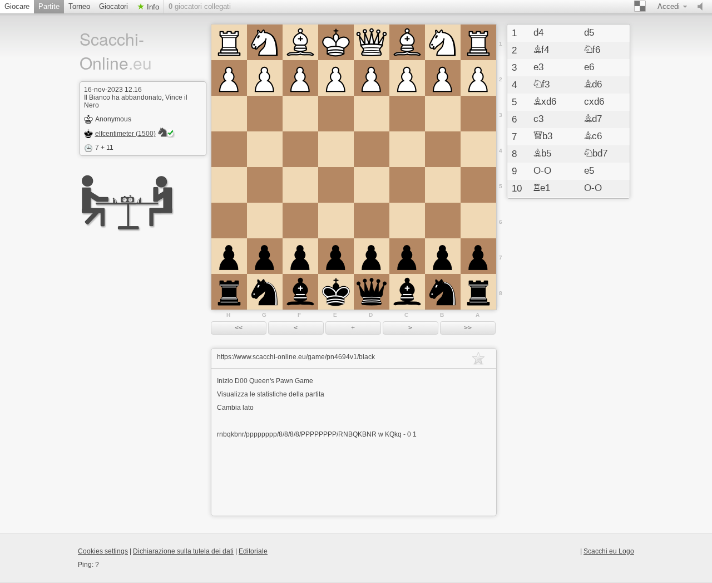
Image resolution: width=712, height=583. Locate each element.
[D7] (371, 256)
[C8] (407, 292)
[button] (238, 328)
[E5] (336, 185)
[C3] (407, 113)
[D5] (371, 185)
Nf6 (592, 50)
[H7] (229, 256)
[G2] (265, 78)
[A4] (478, 149)
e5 (589, 171)
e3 (538, 67)
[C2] (407, 78)
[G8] (265, 292)
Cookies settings (103, 551)
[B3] (443, 113)
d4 (538, 32)
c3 (538, 119)
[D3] (371, 113)
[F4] (300, 149)
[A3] (478, 113)
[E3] (336, 113)
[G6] (265, 220)
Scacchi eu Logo (609, 551)
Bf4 (541, 50)
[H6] (229, 220)
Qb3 (542, 136)
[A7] (478, 256)
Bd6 (593, 84)
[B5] (443, 185)
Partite (49, 6)
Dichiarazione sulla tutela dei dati (183, 551)
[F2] (300, 78)
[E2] (336, 78)
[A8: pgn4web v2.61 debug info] (478, 292)
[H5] (229, 185)
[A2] (478, 78)
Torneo (79, 6)
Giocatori (113, 6)
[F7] (300, 256)
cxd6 (594, 101)
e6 (589, 67)
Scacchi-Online (116, 51)
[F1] (300, 42)
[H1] (229, 42)
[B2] (443, 78)
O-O (542, 171)
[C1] (407, 42)
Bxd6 (544, 101)
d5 (589, 32)
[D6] (371, 220)
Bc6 (593, 136)
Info (152, 7)
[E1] (336, 42)
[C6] (407, 220)
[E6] (336, 220)
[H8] (229, 292)
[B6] (443, 220)
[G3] (265, 113)
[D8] (371, 292)
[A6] (478, 220)
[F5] (300, 185)
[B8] (443, 292)
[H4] (229, 149)
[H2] (229, 78)
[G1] (265, 42)
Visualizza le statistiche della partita (270, 394)
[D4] (371, 149)
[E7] (336, 256)
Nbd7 (595, 153)
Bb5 (542, 153)
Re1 (541, 188)
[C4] (407, 149)
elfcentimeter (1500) (125, 134)
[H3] (229, 113)
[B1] (443, 42)
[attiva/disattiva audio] (702, 6)
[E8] (336, 292)
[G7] (265, 256)
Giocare (16, 6)
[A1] (478, 42)
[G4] (265, 149)
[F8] (300, 292)
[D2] (371, 78)
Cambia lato (235, 407)
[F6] (300, 220)
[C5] (407, 185)
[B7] (443, 256)
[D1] (371, 42)
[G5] (265, 185)
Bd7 (593, 119)
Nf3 (541, 84)
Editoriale (253, 551)
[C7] (407, 256)
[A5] (478, 185)
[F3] (300, 113)
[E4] (336, 149)
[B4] (443, 149)
